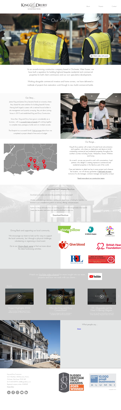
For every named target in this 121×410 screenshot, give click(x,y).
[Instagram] (17, 392)
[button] (84, 6)
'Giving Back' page (25, 246)
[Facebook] (13, 392)
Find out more (36, 130)
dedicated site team (104, 171)
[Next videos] (118, 296)
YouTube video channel (49, 274)
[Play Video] (19, 296)
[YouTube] (22, 392)
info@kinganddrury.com (25, 382)
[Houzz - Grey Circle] (26, 392)
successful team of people (29, 122)
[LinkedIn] (9, 392)
